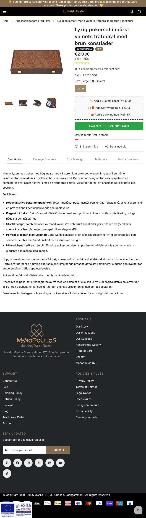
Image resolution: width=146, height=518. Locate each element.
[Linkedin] (49, 463)
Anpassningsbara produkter (32, 20)
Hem (6, 20)
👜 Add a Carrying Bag (111, 114)
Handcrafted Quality (88, 344)
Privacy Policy (85, 380)
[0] (139, 11)
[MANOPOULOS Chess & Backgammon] (73, 11)
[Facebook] (17, 463)
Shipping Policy (12, 393)
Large (81, 89)
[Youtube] (60, 463)
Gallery (80, 357)
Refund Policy (11, 399)
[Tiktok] (7, 473)
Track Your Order (13, 417)
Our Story (82, 326)
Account (8, 423)
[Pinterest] (7, 463)
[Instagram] (28, 463)
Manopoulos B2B (86, 363)
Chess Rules (84, 399)
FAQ (5, 387)
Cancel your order (87, 417)
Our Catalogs (84, 338)
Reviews (8, 405)
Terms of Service (87, 387)
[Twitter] (39, 463)
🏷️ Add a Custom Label (111, 100)
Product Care (84, 350)
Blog (5, 411)
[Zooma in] (64, 33)
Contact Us (10, 380)
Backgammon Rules (88, 405)
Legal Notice (84, 393)
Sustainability (84, 411)
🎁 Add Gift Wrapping (110, 107)
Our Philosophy (85, 332)
